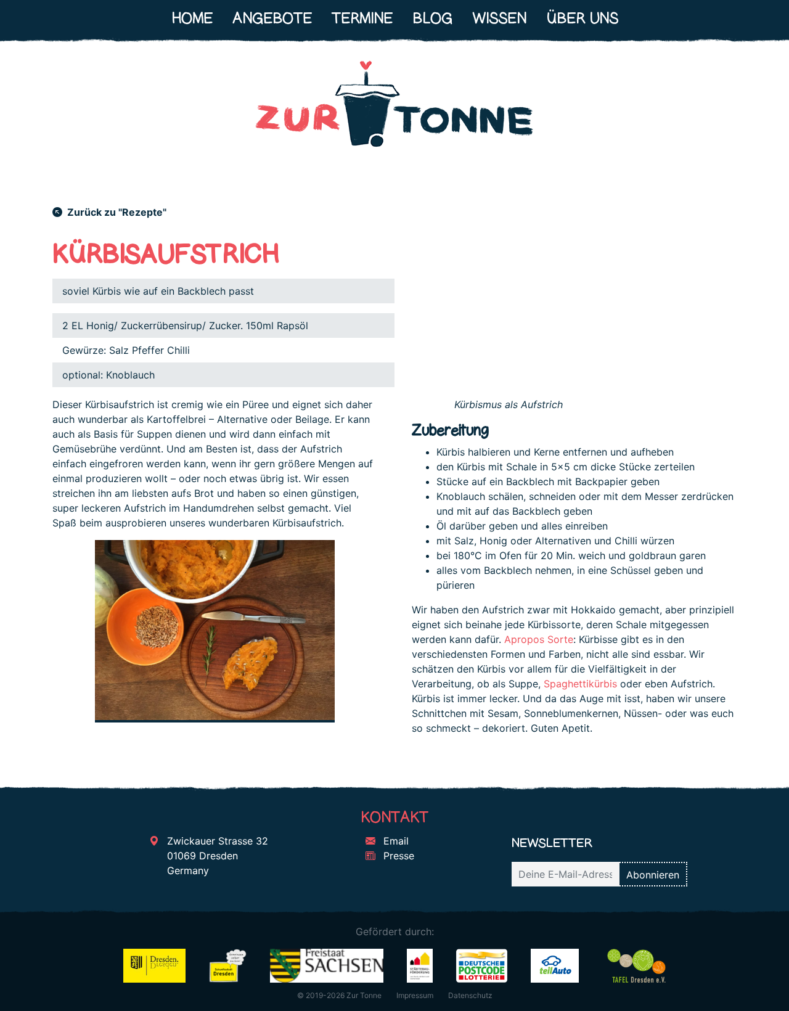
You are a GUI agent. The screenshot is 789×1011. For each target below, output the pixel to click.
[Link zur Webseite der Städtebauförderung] (420, 965)
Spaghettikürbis (580, 683)
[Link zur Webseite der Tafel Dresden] (636, 965)
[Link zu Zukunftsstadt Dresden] (228, 965)
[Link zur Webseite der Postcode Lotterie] (481, 965)
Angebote (272, 18)
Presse (397, 855)
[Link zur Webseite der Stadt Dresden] (154, 965)
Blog (432, 18)
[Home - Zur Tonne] (394, 109)
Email (394, 841)
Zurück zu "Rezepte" (115, 212)
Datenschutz (470, 995)
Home (192, 18)
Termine (362, 18)
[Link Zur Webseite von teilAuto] (555, 965)
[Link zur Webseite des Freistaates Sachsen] (326, 965)
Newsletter (552, 842)
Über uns (582, 18)
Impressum (414, 995)
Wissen (499, 18)
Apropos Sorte (538, 639)
